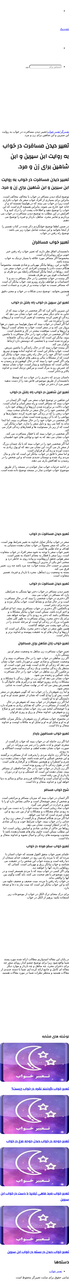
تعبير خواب (53, 131)
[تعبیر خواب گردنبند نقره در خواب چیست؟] (34, 1080)
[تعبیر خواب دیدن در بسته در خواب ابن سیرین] (34, 1243)
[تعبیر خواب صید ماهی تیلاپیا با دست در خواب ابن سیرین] (34, 1185)
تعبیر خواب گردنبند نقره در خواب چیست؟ (40, 1089)
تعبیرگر (65, 131)
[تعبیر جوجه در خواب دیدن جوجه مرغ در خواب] (34, 1133)
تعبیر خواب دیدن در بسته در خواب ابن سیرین (38, 1252)
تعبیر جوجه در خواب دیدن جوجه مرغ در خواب (37, 1141)
